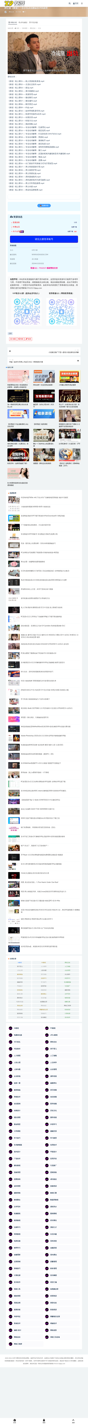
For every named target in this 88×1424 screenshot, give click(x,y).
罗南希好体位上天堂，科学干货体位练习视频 (37, 589)
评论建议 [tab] (24, 22)
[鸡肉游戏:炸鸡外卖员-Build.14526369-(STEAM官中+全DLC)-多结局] (14, 646)
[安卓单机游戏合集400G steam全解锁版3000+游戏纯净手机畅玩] (14, 794)
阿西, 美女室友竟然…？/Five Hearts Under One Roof (39, 882)
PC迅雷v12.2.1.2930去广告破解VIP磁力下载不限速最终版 (41, 616)
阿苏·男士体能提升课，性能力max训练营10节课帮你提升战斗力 (43, 891)
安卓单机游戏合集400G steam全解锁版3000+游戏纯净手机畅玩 (43, 791)
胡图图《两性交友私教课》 (42, 463)
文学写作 (67, 994)
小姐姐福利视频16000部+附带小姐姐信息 (35, 507)
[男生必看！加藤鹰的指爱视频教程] (14, 564)
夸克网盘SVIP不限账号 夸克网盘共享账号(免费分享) (39, 534)
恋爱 (10, 333)
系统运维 (20, 1005)
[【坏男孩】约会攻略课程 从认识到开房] (18, 413)
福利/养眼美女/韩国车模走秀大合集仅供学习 (37, 919)
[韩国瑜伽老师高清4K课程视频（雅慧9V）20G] (14, 757)
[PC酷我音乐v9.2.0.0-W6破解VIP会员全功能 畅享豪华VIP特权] (14, 939)
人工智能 (67, 966)
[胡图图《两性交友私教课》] (44, 455)
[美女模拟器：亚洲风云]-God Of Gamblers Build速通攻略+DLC (43, 626)
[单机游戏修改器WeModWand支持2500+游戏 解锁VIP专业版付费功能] (14, 729)
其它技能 (43, 974)
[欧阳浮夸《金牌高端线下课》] (18, 455)
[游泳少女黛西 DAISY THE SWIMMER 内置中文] (14, 811)
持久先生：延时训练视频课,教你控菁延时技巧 (37, 672)
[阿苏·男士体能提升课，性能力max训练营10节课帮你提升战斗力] (14, 893)
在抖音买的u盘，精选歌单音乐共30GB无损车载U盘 (39, 946)
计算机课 (67, 1013)
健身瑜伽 (20, 974)
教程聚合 (43, 994)
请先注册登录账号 (44, 239)
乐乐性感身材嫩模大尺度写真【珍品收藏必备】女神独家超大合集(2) (45, 571)
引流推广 (67, 986)
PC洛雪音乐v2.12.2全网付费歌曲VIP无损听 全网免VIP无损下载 (43, 781)
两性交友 (11, 12)
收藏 (14, 339)
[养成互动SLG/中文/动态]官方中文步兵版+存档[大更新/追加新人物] (45, 690)
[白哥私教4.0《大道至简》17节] (70, 436)
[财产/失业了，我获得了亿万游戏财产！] (14, 848)
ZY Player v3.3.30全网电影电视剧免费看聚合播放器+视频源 (42, 855)
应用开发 (43, 986)
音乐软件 (67, 1017)
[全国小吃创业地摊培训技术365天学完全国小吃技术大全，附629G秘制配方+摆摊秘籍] (14, 911)
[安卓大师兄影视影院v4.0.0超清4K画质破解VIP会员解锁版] (14, 867)
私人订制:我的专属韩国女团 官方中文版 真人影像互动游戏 (41, 607)
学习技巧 (43, 982)
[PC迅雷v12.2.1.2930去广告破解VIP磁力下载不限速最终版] (14, 619)
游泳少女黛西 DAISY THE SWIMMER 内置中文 (38, 809)
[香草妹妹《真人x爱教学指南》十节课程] (14, 775)
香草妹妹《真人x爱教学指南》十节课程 (35, 772)
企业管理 (67, 970)
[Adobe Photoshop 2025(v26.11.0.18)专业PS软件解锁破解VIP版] (14, 738)
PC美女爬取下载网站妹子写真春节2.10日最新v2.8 (38, 653)
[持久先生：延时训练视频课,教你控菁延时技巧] (14, 674)
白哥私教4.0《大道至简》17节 (69, 444)
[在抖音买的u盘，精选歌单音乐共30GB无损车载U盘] (14, 951)
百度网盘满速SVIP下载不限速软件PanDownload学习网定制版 (43, 516)
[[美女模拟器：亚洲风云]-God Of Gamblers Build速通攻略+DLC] (14, 628)
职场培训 (67, 1009)
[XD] (5, 12)
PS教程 (43, 962)
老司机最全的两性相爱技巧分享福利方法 (35, 598)
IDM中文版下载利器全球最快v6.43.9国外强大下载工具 (40, 818)
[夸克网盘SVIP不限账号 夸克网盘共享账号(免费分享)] (14, 537)
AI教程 (20, 962)
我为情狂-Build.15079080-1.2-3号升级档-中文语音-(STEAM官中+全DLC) (46, 708)
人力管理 (43, 966)
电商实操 (67, 997)
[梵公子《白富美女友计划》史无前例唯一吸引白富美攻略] (70, 401)
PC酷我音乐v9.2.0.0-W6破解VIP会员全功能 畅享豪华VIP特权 (42, 937)
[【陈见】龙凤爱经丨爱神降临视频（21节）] (70, 455)
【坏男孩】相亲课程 (40, 424)
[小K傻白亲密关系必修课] (70, 381)
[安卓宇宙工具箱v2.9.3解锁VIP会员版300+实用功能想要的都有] (14, 839)
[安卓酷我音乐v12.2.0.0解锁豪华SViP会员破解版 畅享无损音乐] (14, 667)
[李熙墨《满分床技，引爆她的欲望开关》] (14, 719)
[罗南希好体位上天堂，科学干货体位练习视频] (14, 591)
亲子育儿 (20, 966)
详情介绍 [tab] (13, 22)
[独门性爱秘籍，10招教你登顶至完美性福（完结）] (14, 829)
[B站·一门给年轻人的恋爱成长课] (44, 439)
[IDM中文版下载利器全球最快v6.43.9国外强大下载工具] (14, 821)
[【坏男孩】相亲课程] (44, 413)
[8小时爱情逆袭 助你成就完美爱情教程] (18, 473)
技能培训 (43, 990)
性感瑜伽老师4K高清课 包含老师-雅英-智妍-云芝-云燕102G (42, 745)
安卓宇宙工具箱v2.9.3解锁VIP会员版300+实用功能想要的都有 (43, 836)
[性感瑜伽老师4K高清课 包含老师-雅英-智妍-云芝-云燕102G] (14, 747)
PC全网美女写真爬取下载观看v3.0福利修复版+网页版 (40, 552)
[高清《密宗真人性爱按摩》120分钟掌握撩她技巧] (14, 545)
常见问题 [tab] (34, 22)
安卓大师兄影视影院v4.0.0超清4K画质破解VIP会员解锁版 (41, 864)
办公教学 (67, 974)
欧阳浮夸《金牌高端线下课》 (17, 463)
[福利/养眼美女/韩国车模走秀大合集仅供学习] (14, 921)
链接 (29, 339)
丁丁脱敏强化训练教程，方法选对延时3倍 (36, 525)
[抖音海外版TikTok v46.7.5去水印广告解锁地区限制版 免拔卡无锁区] (14, 500)
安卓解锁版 (67, 982)
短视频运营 (43, 1001)
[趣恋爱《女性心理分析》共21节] (44, 397)
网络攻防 (20, 1009)
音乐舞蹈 (43, 1017)
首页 (17, 28)
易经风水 (20, 997)
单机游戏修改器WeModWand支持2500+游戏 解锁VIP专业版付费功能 (45, 726)
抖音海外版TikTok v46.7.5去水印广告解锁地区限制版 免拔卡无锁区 (44, 497)
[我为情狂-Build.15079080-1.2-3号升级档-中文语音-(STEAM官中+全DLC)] (14, 710)
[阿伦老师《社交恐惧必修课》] (44, 378)
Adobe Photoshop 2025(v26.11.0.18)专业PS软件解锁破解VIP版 (43, 736)
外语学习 (67, 978)
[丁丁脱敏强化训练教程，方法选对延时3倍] (14, 528)
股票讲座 (20, 1013)
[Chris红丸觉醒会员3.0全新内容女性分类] (14, 876)
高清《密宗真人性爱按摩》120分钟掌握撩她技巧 (38, 543)
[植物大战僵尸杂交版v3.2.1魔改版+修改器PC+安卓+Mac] (14, 904)
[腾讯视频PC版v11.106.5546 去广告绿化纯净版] (14, 930)
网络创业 (43, 1005)
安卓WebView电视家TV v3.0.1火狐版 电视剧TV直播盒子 (41, 763)
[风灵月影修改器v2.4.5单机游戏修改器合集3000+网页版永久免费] (14, 582)
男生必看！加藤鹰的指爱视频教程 (33, 562)
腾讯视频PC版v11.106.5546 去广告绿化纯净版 (37, 928)
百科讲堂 (24, 28)
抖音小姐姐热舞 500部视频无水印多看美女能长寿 (38, 681)
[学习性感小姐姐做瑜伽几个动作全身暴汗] (14, 701)
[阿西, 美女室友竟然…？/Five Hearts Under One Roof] (14, 884)
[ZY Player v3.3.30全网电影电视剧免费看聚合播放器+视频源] (14, 857)
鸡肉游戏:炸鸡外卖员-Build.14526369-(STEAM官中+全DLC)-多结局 (45, 644)
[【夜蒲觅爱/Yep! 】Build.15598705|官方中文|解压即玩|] (14, 801)
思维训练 (20, 990)
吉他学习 (43, 978)
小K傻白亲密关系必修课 (67, 385)
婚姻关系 (20, 982)
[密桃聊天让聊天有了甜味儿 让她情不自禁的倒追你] (70, 415)
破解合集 (67, 1001)
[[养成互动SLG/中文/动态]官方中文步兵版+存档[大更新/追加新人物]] (14, 692)
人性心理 (20, 970)
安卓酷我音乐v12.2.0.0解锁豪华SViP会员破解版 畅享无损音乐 (43, 662)
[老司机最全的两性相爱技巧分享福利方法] (14, 599)
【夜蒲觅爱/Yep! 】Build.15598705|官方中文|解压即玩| (40, 800)
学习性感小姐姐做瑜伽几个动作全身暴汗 (35, 699)
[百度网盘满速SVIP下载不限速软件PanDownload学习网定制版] (14, 519)
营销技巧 (43, 1013)
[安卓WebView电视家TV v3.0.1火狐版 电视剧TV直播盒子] (14, 765)
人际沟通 (43, 970)
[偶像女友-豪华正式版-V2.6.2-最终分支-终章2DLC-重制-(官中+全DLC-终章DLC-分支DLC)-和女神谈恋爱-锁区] (14, 637)
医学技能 (20, 978)
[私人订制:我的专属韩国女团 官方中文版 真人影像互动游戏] (14, 609)
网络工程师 (67, 1005)
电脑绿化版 (19, 1001)
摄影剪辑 (67, 990)
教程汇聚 (20, 994)
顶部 (73, 1422)
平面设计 (20, 986)
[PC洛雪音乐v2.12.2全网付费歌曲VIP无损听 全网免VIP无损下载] (14, 784)
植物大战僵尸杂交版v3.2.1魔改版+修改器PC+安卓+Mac (40, 901)
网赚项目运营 (44, 1009)
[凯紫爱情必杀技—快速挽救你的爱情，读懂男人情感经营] (18, 378)
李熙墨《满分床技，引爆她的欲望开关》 (35, 717)
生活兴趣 (43, 997)
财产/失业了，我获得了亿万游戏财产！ (35, 846)
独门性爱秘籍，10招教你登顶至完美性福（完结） (38, 827)
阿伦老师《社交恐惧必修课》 (43, 385)
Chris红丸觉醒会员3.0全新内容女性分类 (35, 873)
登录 (76, 3)
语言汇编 (20, 1017)
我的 (44, 1422)
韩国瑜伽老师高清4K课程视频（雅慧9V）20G (37, 754)
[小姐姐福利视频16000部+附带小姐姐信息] (14, 509)
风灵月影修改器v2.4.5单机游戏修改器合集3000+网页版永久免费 (44, 580)
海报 (21, 339)
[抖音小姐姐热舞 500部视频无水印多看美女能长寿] (14, 683)
